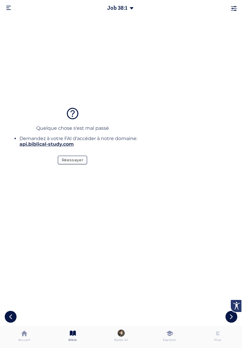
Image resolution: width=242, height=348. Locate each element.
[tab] (24, 337)
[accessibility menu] (236, 306)
